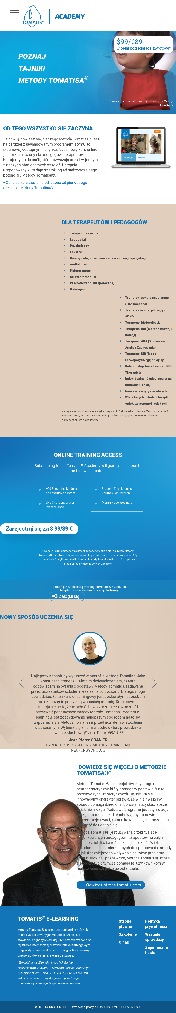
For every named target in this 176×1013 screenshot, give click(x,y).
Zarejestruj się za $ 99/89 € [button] (39, 529)
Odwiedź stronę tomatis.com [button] (113, 885)
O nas (124, 942)
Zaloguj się (69, 596)
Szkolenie (128, 934)
